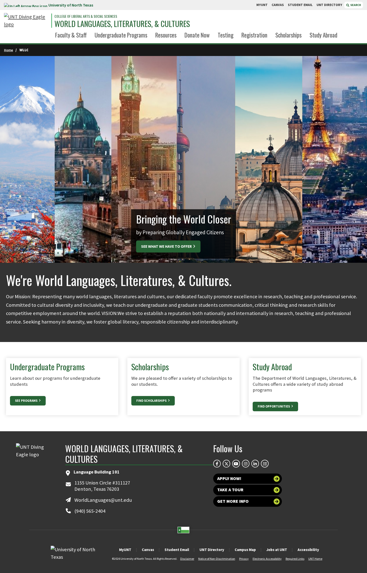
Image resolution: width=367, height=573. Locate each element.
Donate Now (197, 35)
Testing (225, 35)
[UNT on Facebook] (217, 463)
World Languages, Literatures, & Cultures (122, 24)
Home (8, 50)
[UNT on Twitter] (226, 463)
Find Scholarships (151, 400)
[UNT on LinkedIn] (255, 463)
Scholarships (288, 35)
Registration (254, 35)
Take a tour (230, 489)
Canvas (148, 549)
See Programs (26, 400)
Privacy (244, 558)
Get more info (233, 501)
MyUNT (125, 549)
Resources (166, 35)
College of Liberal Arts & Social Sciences (85, 16)
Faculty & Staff (71, 35)
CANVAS (278, 5)
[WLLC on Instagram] (245, 463)
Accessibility (308, 549)
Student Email (177, 549)
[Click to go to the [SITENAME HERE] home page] (26, 20)
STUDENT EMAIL (300, 5)
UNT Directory (211, 549)
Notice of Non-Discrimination (216, 558)
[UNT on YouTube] (236, 463)
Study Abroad (323, 35)
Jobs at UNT (276, 549)
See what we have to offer (166, 246)
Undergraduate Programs (121, 35)
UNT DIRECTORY (329, 5)
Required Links (295, 558)
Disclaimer (187, 558)
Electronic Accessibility (267, 558)
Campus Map (245, 549)
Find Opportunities (274, 406)
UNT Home (315, 558)
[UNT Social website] (264, 463)
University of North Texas (70, 5)
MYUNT (262, 5)
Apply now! (229, 478)
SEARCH (355, 5)
